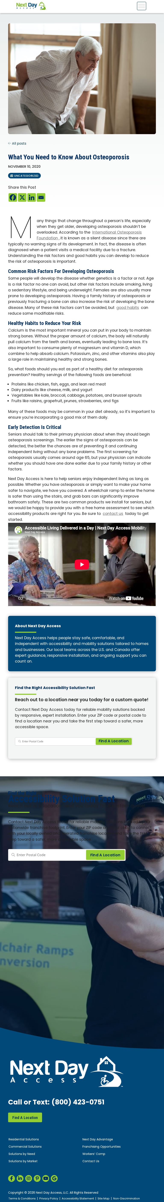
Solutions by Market (23, 1161)
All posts (18, 144)
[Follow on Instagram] (28, 1178)
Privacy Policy (48, 1198)
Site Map (104, 1198)
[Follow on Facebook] (11, 1178)
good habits (127, 308)
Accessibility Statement (78, 1198)
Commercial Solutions (25, 1146)
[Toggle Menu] (141, 6)
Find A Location (25, 1117)
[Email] (41, 197)
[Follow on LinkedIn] (20, 1178)
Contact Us (90, 1161)
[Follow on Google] (54, 1178)
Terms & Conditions (22, 1198)
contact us (113, 514)
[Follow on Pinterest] (37, 1178)
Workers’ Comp (93, 1154)
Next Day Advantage (97, 1139)
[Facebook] (13, 197)
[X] (22, 197)
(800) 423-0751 (77, 1103)
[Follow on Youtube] (45, 1178)
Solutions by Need (22, 1154)
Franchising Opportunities (101, 1146)
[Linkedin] (31, 197)
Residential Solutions (24, 1139)
